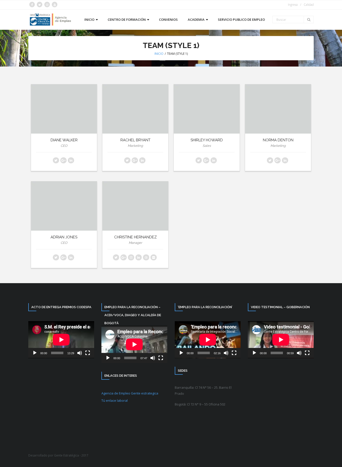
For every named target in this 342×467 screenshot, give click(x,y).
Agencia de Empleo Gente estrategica (129, 393)
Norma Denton (278, 140)
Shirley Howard (207, 140)
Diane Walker (64, 140)
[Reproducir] (34, 352)
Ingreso (293, 5)
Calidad (309, 5)
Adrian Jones (64, 237)
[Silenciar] (79, 352)
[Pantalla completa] (87, 352)
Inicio (158, 54)
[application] (61, 339)
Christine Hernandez (135, 237)
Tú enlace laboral (114, 400)
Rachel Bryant (135, 140)
